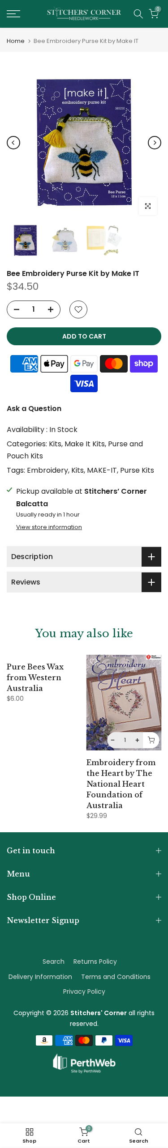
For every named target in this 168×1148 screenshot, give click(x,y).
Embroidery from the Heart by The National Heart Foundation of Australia (121, 784)
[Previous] (13, 142)
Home (16, 41)
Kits (55, 444)
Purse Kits (137, 470)
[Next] (154, 142)
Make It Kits (85, 444)
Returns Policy (95, 961)
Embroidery (47, 470)
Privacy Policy (84, 991)
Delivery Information (40, 976)
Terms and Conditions (116, 976)
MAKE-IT (102, 470)
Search (54, 961)
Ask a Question (34, 408)
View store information (49, 527)
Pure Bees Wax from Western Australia (35, 677)
